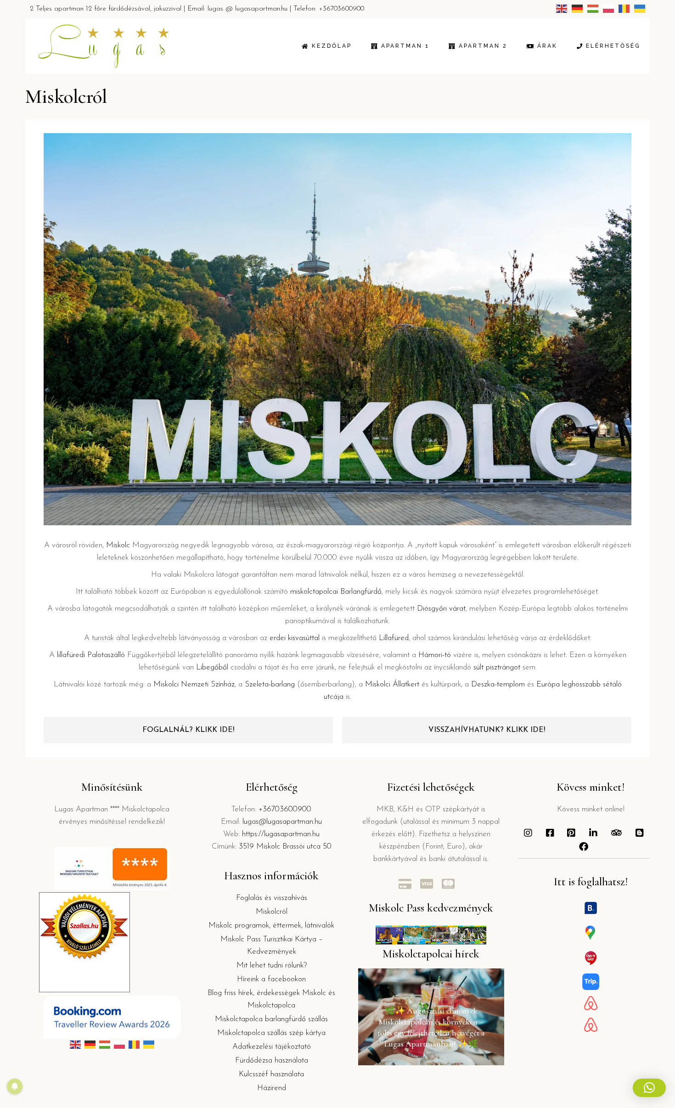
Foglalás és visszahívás (271, 898)
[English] (561, 9)
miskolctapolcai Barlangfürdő (336, 592)
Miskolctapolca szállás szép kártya (271, 1033)
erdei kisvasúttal (295, 638)
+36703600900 (341, 9)
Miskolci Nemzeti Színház (194, 684)
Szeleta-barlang (270, 684)
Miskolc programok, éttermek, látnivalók (271, 925)
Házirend (271, 1088)
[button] (649, 1088)
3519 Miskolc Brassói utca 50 (285, 846)
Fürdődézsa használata (271, 1060)
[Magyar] (592, 9)
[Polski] (608, 9)
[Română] (624, 9)
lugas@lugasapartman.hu (282, 822)
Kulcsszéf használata (271, 1074)
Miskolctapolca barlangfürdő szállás (271, 1019)
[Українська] (639, 9)
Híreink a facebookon (271, 979)
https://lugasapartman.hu (281, 834)
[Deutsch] (577, 9)
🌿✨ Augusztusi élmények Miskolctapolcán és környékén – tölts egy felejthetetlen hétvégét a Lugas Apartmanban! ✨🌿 (431, 1027)
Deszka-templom (498, 684)
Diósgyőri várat (441, 609)
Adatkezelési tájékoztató (271, 1047)
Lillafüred (394, 638)
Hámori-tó (434, 655)
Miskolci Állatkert (392, 684)
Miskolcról (271, 912)
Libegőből (212, 667)
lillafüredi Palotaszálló (91, 655)
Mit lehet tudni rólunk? (271, 965)
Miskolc (118, 545)
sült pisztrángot (496, 667)
